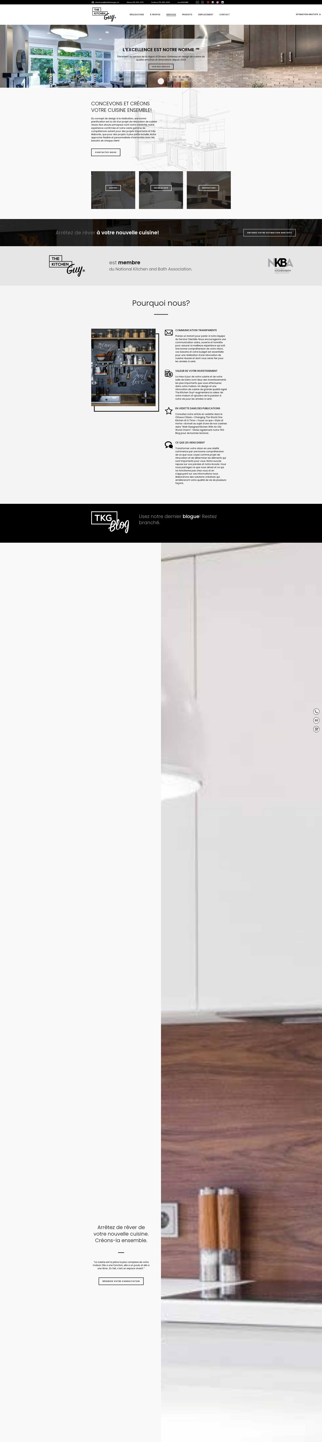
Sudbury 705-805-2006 (160, 2)
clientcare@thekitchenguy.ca (107, 2)
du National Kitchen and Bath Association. (150, 269)
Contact (224, 14)
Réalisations (137, 14)
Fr (202, 2)
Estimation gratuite (307, 14)
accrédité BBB (182, 2)
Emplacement (205, 14)
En (197, 2)
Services (171, 14)
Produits (187, 14)
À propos (155, 14)
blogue (191, 516)
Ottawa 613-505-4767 (135, 2)
